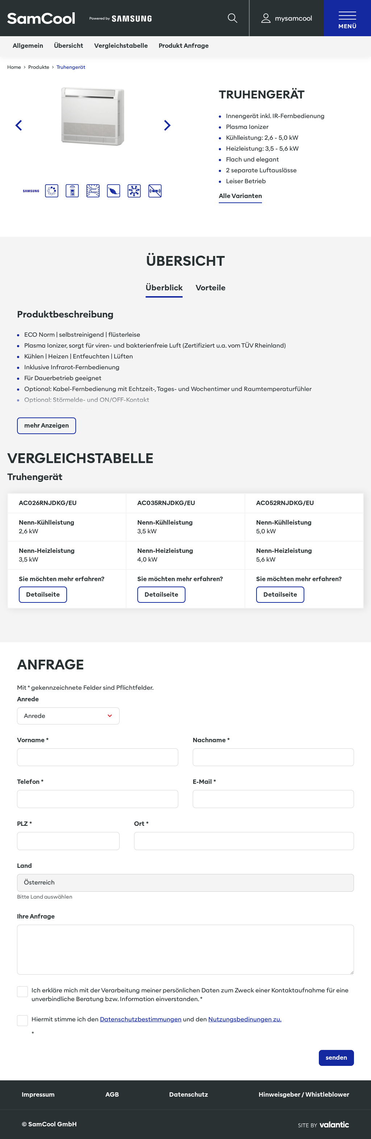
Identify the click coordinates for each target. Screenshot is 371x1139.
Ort (141, 824)
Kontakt (334, 1079)
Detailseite (43, 594)
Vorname (33, 740)
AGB (112, 1094)
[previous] (18, 125)
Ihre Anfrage (36, 916)
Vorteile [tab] (211, 288)
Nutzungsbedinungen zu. (245, 1019)
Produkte (38, 67)
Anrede (28, 699)
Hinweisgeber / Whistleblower (304, 1094)
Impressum (38, 1094)
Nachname (211, 740)
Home (14, 67)
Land (24, 866)
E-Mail (204, 782)
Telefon (30, 782)
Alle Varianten (240, 196)
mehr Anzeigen (46, 425)
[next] (167, 125)
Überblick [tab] (164, 288)
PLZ (24, 824)
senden (336, 1058)
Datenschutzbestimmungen (141, 1019)
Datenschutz (188, 1094)
